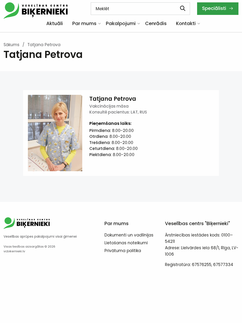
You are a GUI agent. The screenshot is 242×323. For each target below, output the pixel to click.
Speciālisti (214, 8)
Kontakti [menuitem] (186, 23)
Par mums (116, 223)
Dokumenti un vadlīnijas (128, 235)
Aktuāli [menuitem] (54, 23)
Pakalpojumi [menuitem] (121, 23)
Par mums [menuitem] (84, 23)
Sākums (11, 45)
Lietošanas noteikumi (126, 243)
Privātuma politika (122, 251)
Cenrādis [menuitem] (156, 23)
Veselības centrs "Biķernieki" (197, 223)
